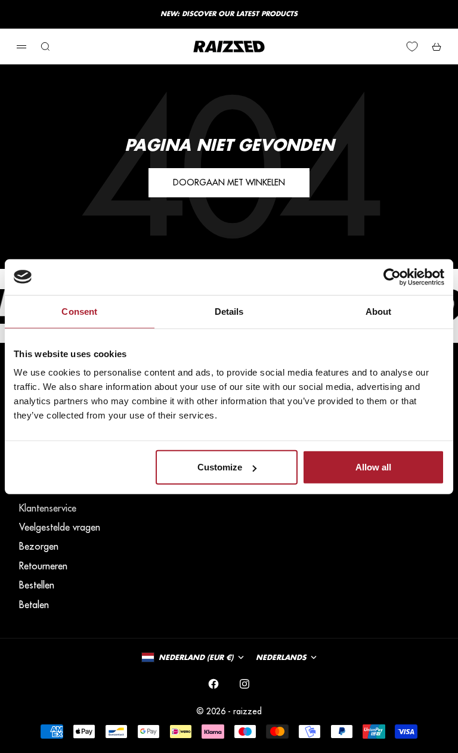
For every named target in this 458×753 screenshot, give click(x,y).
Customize (219, 467)
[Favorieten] (412, 46)
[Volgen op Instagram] (244, 684)
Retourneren (43, 566)
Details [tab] (229, 311)
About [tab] (379, 311)
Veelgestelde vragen (59, 527)
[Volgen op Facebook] (213, 684)
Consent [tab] (79, 311)
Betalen (34, 605)
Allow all (373, 467)
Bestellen (36, 585)
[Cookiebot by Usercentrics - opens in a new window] (392, 277)
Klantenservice (47, 508)
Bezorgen (38, 546)
